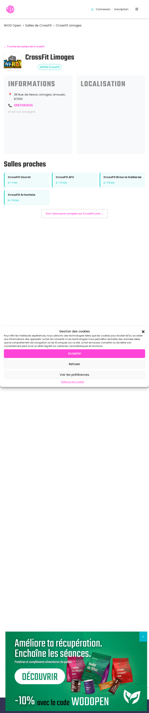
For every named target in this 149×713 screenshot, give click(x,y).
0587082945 (23, 105)
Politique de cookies (72, 381)
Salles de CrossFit (38, 25)
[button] (143, 331)
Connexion (102, 9)
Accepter (74, 353)
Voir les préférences (74, 375)
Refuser (74, 364)
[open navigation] (136, 9)
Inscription (121, 9)
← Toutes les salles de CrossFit (24, 46)
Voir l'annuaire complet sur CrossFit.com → (75, 213)
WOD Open (12, 25)
